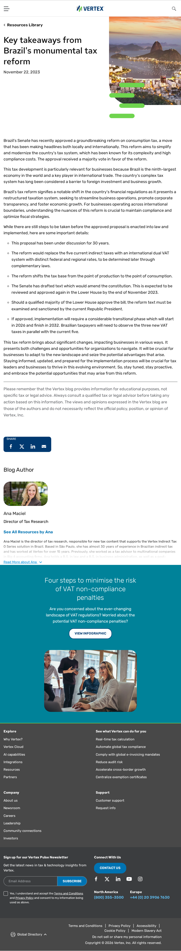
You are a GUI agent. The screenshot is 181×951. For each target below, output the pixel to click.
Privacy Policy (24, 898)
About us (11, 800)
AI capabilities (14, 755)
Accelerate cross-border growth (121, 770)
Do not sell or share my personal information (127, 937)
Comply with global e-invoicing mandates (128, 755)
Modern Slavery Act (147, 931)
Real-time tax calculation (115, 739)
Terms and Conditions (68, 893)
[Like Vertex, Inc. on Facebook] (96, 878)
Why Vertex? (13, 739)
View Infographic (90, 633)
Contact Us (110, 868)
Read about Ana (21, 562)
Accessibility (146, 926)
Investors (11, 838)
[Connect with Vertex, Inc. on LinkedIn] (118, 878)
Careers (9, 816)
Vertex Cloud (13, 747)
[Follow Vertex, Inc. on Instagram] (140, 878)
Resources (12, 770)
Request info (106, 808)
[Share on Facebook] (10, 446)
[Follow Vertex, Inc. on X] (107, 878)
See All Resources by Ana (28, 532)
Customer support (110, 800)
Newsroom (12, 808)
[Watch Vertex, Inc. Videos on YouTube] (129, 878)
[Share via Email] (43, 446)
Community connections (22, 831)
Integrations (13, 762)
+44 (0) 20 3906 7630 (150, 897)
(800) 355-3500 (109, 897)
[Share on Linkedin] (32, 446)
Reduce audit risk (109, 762)
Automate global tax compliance (121, 747)
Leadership (12, 823)
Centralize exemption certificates (121, 777)
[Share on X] (21, 446)
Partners (10, 777)
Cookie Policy (114, 931)
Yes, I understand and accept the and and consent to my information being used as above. (46, 898)
